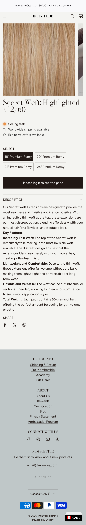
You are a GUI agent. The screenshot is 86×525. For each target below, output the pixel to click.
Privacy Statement (43, 416)
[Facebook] (28, 439)
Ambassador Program (43, 422)
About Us (43, 396)
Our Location (43, 406)
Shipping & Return (43, 365)
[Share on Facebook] (5, 325)
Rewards (43, 401)
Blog (43, 411)
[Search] (72, 16)
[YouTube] (47, 439)
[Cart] (81, 16)
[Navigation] (4, 16)
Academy (43, 375)
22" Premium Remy (18, 167)
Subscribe (43, 477)
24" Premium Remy (50, 167)
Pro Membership (43, 370)
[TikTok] (57, 439)
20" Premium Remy (50, 157)
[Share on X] (14, 325)
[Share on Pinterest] (24, 325)
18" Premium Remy (18, 157)
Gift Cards (43, 380)
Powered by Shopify (43, 519)
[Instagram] (38, 439)
